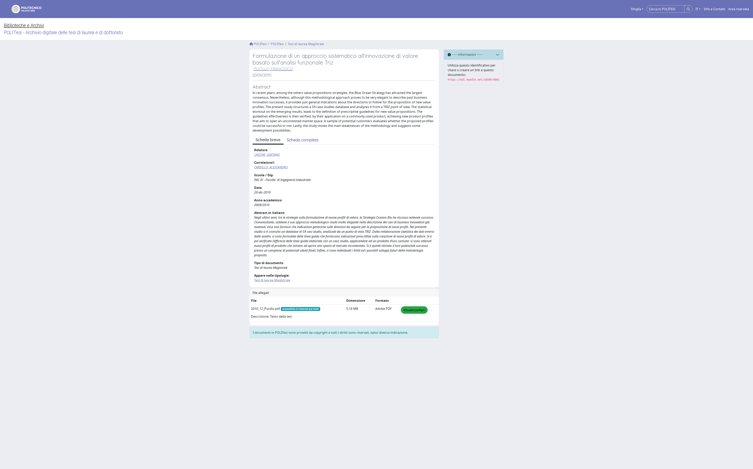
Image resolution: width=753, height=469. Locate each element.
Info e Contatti (714, 9)
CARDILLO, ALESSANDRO (271, 167)
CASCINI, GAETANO (267, 155)
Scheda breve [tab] (268, 139)
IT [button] (697, 9)
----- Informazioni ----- (467, 54)
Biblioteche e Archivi (24, 25)
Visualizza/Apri (414, 310)
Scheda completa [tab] (302, 139)
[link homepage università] (23, 9)
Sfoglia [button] (636, 9)
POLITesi (259, 44)
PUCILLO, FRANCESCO (273, 68)
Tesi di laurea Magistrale (306, 44)
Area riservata (738, 9)
